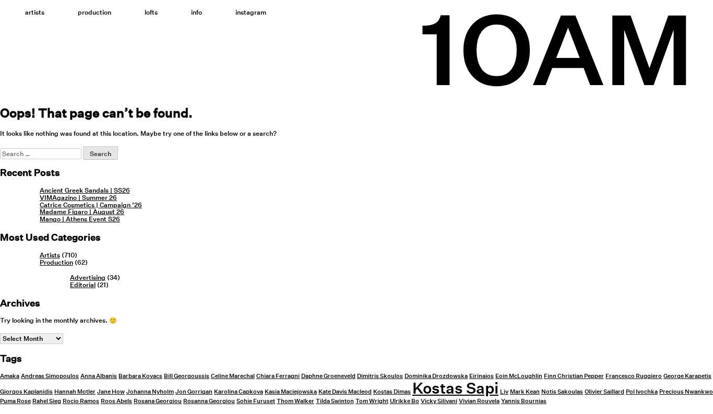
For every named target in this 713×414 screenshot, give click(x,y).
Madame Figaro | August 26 (82, 211)
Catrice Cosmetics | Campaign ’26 (91, 204)
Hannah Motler (75, 392)
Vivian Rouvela (479, 401)
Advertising (87, 277)
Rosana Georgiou (158, 401)
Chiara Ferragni (278, 376)
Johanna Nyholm (150, 392)
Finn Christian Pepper (574, 376)
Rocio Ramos (81, 401)
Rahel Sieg (46, 401)
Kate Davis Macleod (345, 392)
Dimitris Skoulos (380, 376)
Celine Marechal (233, 376)
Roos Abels (116, 401)
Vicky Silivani (439, 401)
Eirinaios (481, 376)
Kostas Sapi (455, 387)
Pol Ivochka (642, 392)
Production (94, 12)
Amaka (9, 376)
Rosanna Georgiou (209, 401)
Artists (34, 12)
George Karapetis (687, 376)
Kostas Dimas (392, 392)
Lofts (151, 12)
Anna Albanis (98, 376)
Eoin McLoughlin (518, 376)
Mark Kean (525, 392)
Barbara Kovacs (140, 376)
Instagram (250, 12)
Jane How (111, 392)
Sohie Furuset (255, 401)
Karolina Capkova (238, 392)
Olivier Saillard (604, 392)
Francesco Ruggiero (633, 376)
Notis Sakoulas (562, 392)
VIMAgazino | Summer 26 (78, 197)
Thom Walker (295, 401)
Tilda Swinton (335, 401)
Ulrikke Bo (404, 401)
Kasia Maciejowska (291, 392)
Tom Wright (371, 401)
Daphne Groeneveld (328, 376)
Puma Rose (15, 401)
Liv (504, 392)
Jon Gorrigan (193, 392)
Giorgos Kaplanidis (26, 392)
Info (196, 12)
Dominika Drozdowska (436, 376)
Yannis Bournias (523, 401)
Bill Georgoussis (186, 376)
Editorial (83, 284)
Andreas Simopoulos (50, 376)
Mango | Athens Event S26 (80, 219)
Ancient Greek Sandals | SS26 (85, 190)
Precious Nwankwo (686, 392)
